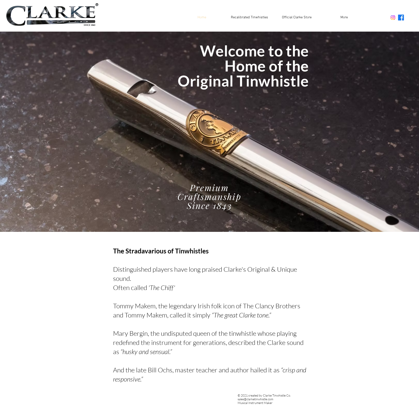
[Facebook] (401, 17)
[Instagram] (393, 17)
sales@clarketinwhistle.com (255, 399)
